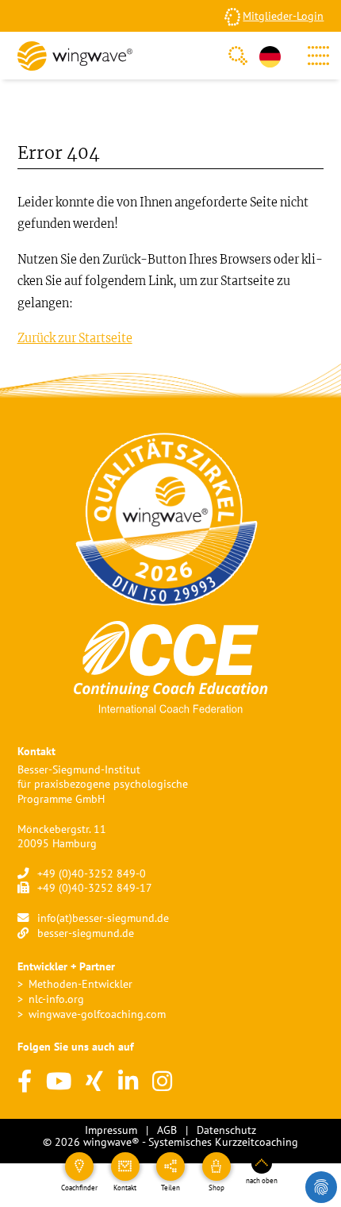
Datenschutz (226, 1129)
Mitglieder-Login (283, 15)
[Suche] (237, 55)
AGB (167, 1129)
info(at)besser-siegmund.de (103, 917)
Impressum (111, 1129)
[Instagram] (162, 1081)
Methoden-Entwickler (80, 983)
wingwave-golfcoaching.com (97, 1013)
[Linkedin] (128, 1081)
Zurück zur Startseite (74, 338)
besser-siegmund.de (85, 932)
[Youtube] (58, 1081)
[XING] (94, 1081)
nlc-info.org (56, 998)
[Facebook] (24, 1081)
